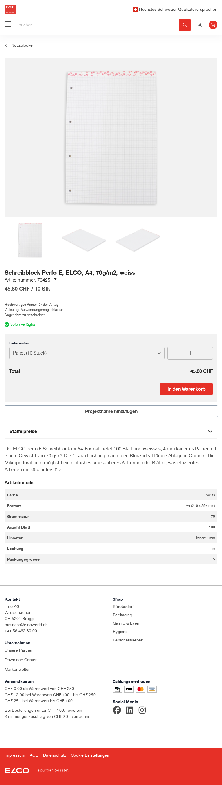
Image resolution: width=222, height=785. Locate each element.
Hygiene (120, 631)
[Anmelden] (199, 25)
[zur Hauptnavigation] (8, 24)
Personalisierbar (128, 640)
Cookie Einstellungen (90, 755)
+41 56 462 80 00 (21, 630)
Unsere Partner (19, 650)
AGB (34, 755)
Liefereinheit (19, 343)
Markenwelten (18, 669)
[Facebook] (117, 711)
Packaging (122, 614)
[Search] (185, 25)
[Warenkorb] (213, 25)
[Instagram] (142, 711)
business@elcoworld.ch (26, 624)
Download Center (21, 659)
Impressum (15, 755)
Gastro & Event (126, 623)
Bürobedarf (123, 606)
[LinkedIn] (129, 711)
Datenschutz (54, 755)
